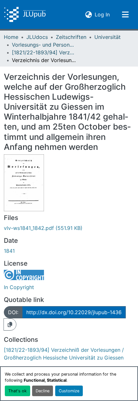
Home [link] (11, 37)
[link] (69, 228)
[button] (25, 14)
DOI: (13, 312)
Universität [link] (107, 37)
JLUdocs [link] (37, 37)
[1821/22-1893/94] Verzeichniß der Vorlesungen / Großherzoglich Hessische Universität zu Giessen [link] (44, 52)
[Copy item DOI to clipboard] (10, 324)
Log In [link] (102, 14)
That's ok (17, 390)
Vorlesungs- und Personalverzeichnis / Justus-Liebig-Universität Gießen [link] (44, 44)
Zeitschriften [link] (71, 37)
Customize (69, 390)
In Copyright (19, 287)
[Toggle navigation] (125, 14)
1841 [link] (9, 251)
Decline (42, 390)
